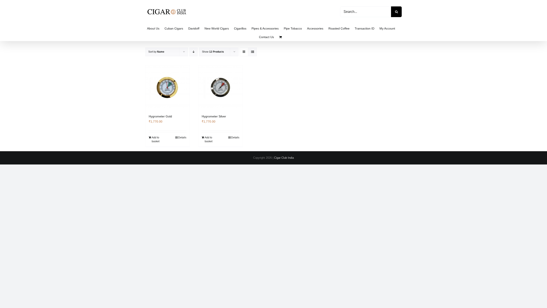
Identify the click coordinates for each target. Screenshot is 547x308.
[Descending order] (193, 51)
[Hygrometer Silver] (221, 87)
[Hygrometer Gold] (168, 87)
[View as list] (252, 52)
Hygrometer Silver (214, 116)
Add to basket (155, 139)
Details (182, 137)
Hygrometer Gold (160, 116)
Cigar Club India (284, 157)
